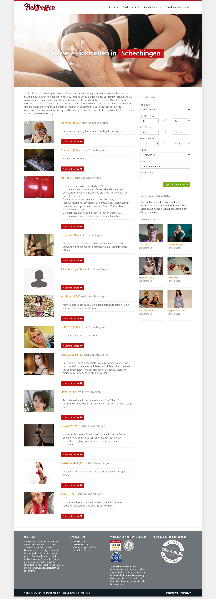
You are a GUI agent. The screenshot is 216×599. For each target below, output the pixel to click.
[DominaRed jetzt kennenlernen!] (39, 132)
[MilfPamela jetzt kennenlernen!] (180, 233)
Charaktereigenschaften (178, 7)
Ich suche (145, 104)
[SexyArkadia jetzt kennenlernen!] (151, 299)
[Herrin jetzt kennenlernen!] (39, 187)
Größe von (146, 127)
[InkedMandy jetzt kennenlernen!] (39, 279)
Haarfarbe (146, 161)
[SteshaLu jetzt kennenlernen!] (39, 160)
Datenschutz (172, 592)
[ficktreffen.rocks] (39, 7)
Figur (143, 149)
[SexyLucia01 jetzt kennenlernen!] (180, 299)
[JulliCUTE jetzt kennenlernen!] (39, 337)
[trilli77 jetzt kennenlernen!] (151, 233)
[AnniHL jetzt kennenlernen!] (39, 503)
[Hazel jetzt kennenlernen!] (39, 401)
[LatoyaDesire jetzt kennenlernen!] (39, 364)
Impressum (185, 592)
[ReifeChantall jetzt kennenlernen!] (39, 473)
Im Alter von (147, 116)
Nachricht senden (71, 141)
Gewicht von (147, 138)
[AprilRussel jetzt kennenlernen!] (39, 306)
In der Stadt (146, 172)
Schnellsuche (79, 541)
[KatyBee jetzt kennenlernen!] (39, 245)
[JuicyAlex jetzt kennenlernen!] (39, 435)
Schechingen (100, 123)
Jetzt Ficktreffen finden (177, 184)
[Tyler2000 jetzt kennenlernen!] (151, 266)
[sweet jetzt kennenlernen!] (180, 266)
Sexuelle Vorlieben (152, 7)
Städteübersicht (131, 7)
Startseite (114, 7)
